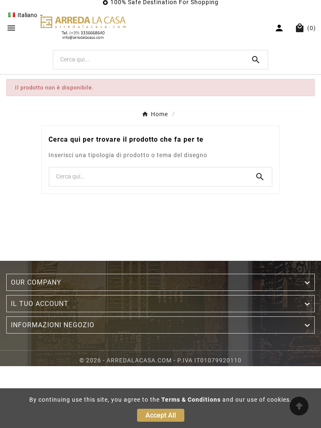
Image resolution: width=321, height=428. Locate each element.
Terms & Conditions (191, 399)
